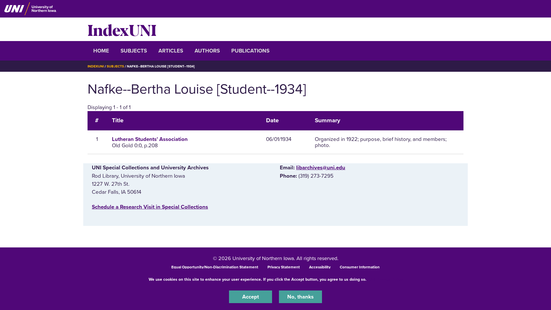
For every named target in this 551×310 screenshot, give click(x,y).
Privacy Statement (283, 267)
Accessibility (320, 267)
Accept (250, 297)
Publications (250, 51)
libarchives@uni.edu (320, 167)
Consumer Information (360, 267)
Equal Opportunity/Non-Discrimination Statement (214, 267)
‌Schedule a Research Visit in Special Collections (150, 207)
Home (101, 51)
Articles (170, 51)
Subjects (134, 51)
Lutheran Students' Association (150, 139)
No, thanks (300, 297)
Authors (207, 51)
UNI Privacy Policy (386, 279)
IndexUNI (122, 29)
